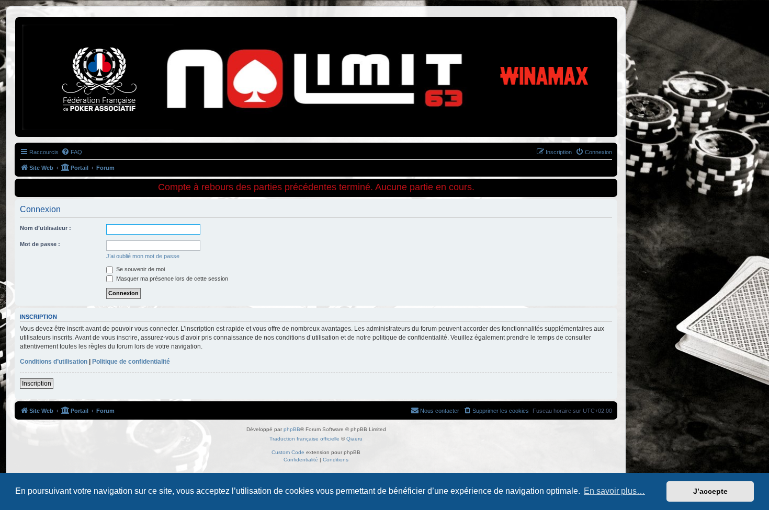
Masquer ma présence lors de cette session (171, 278)
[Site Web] (62, 34)
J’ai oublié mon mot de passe (142, 256)
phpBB (292, 429)
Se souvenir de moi (140, 269)
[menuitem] (71, 152)
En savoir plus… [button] (614, 490)
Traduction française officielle (304, 439)
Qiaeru (354, 439)
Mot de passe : (40, 244)
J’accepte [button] (710, 491)
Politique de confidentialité (131, 361)
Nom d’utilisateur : (45, 228)
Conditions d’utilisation (53, 361)
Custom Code (288, 452)
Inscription (36, 383)
